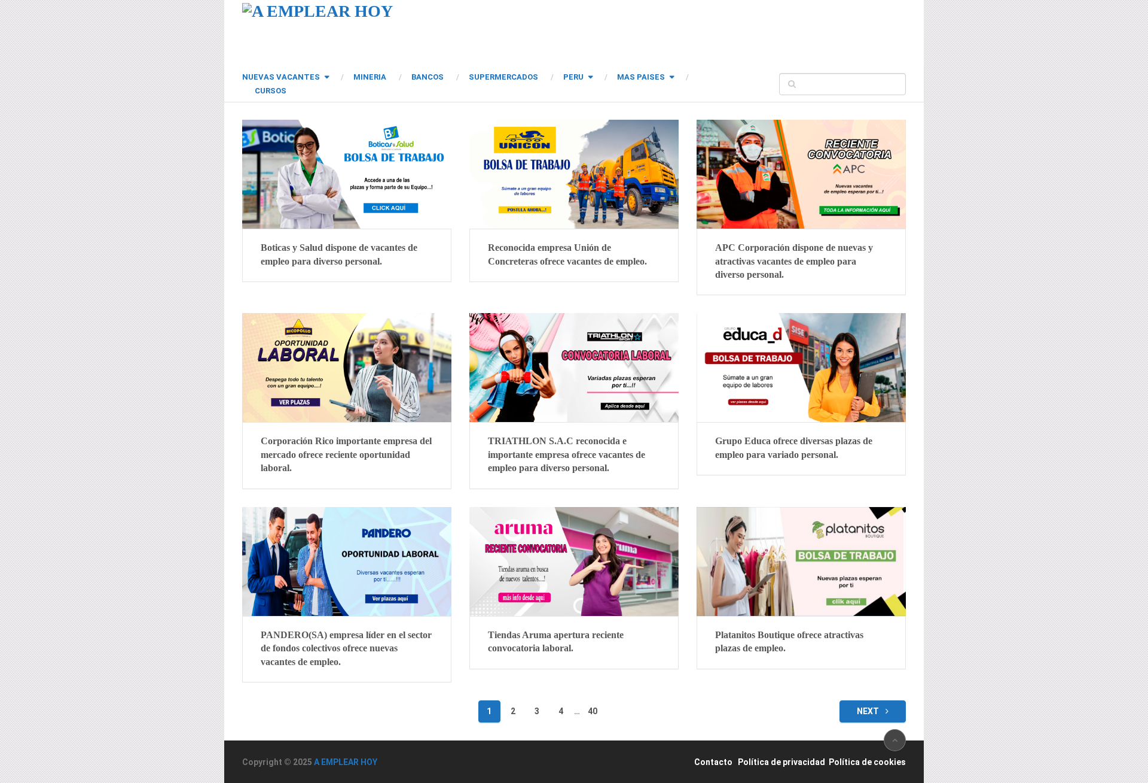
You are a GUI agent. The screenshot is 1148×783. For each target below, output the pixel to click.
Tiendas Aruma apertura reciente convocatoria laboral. (556, 641)
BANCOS (427, 76)
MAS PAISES (641, 76)
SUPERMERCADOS (503, 76)
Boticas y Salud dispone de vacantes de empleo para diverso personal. (339, 254)
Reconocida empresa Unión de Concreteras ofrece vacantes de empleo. (567, 254)
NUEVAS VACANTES (281, 76)
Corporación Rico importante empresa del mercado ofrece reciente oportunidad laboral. (346, 454)
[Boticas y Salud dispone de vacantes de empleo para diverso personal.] (346, 174)
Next (869, 711)
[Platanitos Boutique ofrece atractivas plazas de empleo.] (801, 561)
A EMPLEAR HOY (345, 762)
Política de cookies (867, 762)
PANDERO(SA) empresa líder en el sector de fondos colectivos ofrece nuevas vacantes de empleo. (346, 648)
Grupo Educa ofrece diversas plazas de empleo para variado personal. (793, 447)
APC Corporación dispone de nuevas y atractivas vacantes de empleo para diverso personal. (794, 261)
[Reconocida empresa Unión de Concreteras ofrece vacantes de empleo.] (574, 174)
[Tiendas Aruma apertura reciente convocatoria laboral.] (574, 561)
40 (592, 711)
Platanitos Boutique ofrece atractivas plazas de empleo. (789, 641)
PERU (573, 76)
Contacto (713, 762)
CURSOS (270, 90)
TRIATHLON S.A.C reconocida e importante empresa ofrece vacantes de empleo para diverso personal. (566, 454)
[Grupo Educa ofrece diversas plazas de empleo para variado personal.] (801, 367)
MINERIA (369, 76)
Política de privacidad (781, 762)
